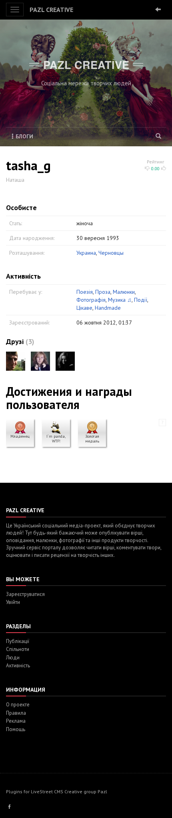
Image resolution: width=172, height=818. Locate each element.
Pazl (102, 791)
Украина (86, 252)
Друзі (15, 341)
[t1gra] (65, 361)
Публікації (17, 641)
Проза (102, 291)
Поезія (84, 291)
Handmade (108, 307)
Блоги (24, 136)
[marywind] (40, 361)
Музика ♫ (120, 299)
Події (140, 299)
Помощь (15, 729)
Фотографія (91, 299)
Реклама (16, 721)
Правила (16, 713)
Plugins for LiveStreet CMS (34, 791)
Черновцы (111, 252)
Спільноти (17, 649)
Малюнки (124, 291)
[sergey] (15, 361)
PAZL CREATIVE (51, 10)
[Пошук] (158, 136)
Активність (18, 665)
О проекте (18, 704)
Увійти (13, 602)
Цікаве (84, 307)
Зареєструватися (25, 594)
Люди (13, 657)
